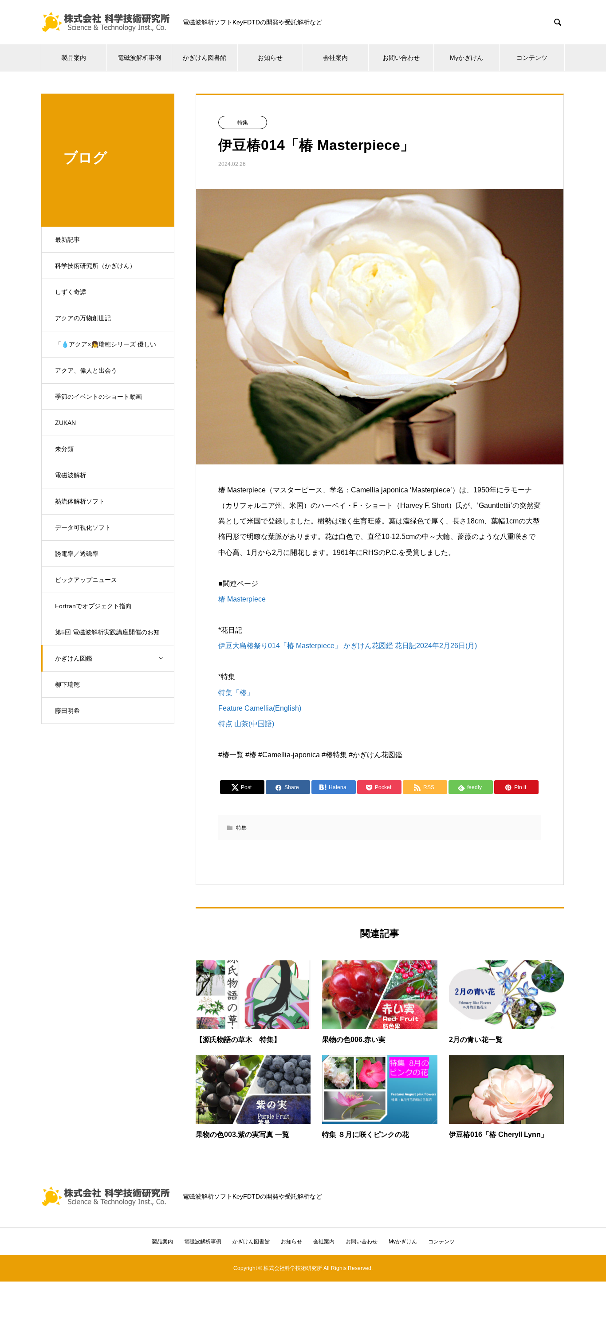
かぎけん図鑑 (73, 658)
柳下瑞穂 (67, 684)
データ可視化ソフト (83, 527)
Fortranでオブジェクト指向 (93, 605)
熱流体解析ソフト (80, 501)
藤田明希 (67, 710)
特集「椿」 (236, 692)
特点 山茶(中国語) (246, 723)
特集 (242, 122)
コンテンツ (531, 57)
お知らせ (270, 57)
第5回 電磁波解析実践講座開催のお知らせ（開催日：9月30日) (107, 637)
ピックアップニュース (86, 579)
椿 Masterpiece (242, 599)
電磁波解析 (70, 475)
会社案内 (335, 57)
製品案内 (73, 57)
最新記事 (67, 239)
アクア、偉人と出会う (86, 370)
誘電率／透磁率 (76, 553)
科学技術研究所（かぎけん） (95, 265)
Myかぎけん (466, 57)
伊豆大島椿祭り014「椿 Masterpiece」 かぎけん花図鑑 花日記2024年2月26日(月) (347, 645)
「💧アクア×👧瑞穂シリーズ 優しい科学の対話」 (105, 349)
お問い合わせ (401, 57)
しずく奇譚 (70, 291)
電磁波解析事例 (139, 57)
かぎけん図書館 (204, 57)
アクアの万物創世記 (83, 318)
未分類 (64, 448)
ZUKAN (65, 422)
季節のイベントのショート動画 (98, 396)
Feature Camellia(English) (259, 708)
